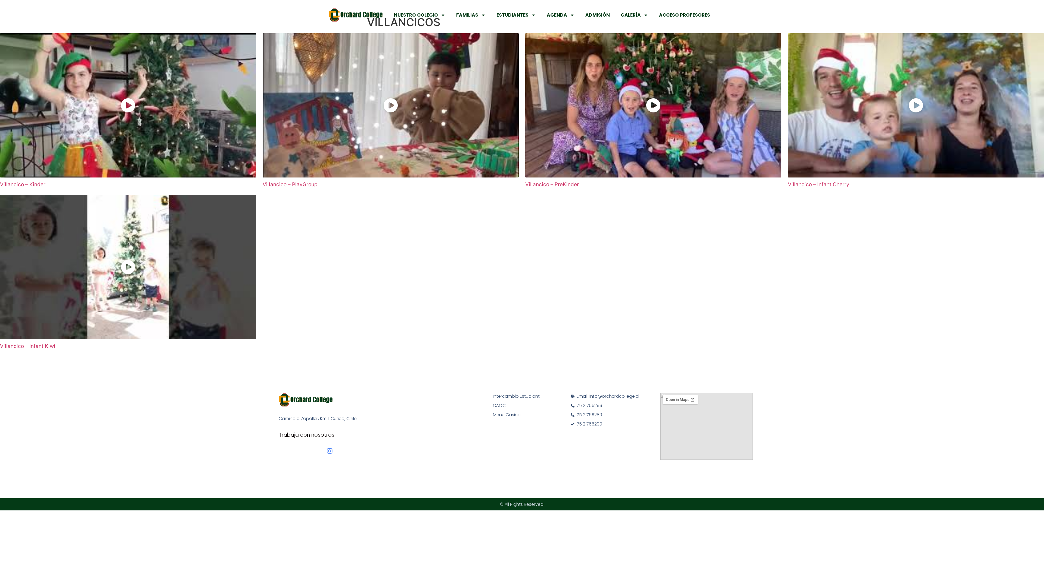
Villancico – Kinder (22, 184)
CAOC (499, 405)
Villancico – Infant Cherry (818, 184)
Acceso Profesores (684, 15)
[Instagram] (330, 451)
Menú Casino (507, 415)
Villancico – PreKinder (552, 184)
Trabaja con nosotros (306, 435)
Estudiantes (512, 15)
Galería (631, 15)
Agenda (557, 15)
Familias (467, 15)
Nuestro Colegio (416, 15)
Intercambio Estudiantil (517, 396)
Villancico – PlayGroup (290, 184)
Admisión (597, 15)
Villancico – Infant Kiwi (27, 346)
